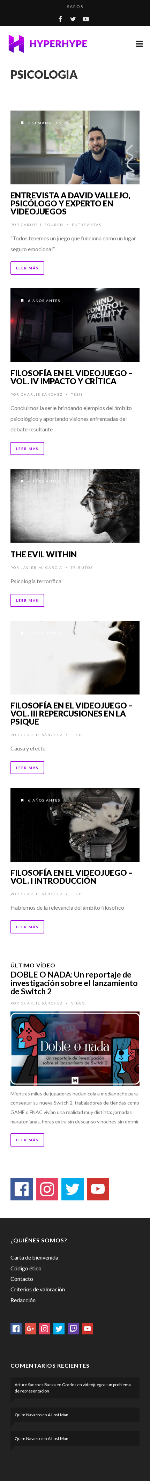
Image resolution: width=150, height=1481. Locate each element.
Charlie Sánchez (42, 394)
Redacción (23, 1300)
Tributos (82, 567)
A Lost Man (58, 1414)
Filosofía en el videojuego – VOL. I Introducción (71, 877)
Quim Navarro (28, 1414)
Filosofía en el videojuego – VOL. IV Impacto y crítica (71, 377)
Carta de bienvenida (34, 1257)
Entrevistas (87, 225)
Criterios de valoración (37, 1289)
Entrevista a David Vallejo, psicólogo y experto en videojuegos (70, 203)
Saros (75, 6)
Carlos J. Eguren (42, 225)
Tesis (77, 394)
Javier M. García (41, 567)
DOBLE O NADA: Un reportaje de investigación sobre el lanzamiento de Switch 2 (74, 982)
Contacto (21, 1278)
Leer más (27, 268)
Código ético (26, 1268)
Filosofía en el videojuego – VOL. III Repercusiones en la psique (71, 713)
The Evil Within (43, 554)
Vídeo (78, 1003)
